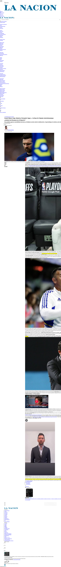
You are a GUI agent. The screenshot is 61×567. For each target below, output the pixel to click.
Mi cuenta (2, 16)
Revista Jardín (2, 93)
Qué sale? (1, 73)
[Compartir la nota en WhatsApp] (5, 164)
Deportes (10, 116)
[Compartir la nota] (4, 164)
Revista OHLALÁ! (2, 88)
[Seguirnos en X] (4, 545)
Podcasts (1, 69)
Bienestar (1, 47)
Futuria (1, 30)
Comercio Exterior (3, 34)
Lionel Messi (28, 483)
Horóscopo (2, 66)
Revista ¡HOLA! (2, 89)
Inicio (2, 11)
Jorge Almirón (28, 484)
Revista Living (2, 91)
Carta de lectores (2, 82)
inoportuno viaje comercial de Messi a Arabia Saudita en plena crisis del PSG (45, 416)
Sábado (1, 84)
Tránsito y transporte (3, 24)
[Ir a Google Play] (6, 553)
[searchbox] (30, 19)
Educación (1, 44)
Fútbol (1, 57)
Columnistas (2, 53)
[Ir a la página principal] (30, 10)
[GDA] (6, 562)
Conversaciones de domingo (4, 83)
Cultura (1, 45)
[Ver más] (25, 485)
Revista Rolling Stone (3, 92)
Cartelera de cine (2, 74)
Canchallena (2, 60)
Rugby (1, 58)
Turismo (1, 64)
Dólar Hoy (1, 31)
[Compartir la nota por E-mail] (6, 166)
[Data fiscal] (5, 565)
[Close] (4, 502)
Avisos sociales (2, 81)
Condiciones (15, 559)
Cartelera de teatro (3, 75)
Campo (1, 32)
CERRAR (1, 0)
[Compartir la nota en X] (5, 166)
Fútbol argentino (27, 482)
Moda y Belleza (2, 70)
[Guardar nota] (4, 162)
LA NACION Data (2, 26)
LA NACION (6, 116)
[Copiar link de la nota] (4, 165)
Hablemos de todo (3, 49)
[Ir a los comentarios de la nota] (5, 162)
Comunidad (2, 46)
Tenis (1, 59)
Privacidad (18, 559)
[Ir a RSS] (4, 550)
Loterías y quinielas (3, 68)
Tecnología (1, 65)
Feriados (1, 67)
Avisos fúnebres (2, 80)
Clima (1, 25)
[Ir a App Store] (6, 555)
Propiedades (2, 33)
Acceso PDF (2, 78)
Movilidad (1, 35)
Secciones (2, 12)
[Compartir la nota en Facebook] (4, 166)
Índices (1, 36)
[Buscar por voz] (60, 19)
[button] (30, 65)
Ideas (1, 85)
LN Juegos (1, 63)
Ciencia (1, 48)
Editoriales (1, 52)
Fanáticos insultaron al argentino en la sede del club (33, 414)
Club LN (2, 15)
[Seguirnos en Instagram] (4, 548)
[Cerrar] (14, 18)
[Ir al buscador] (5, 4)
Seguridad (1, 43)
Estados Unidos (2, 39)
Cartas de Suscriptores (3, 54)
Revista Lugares (2, 90)
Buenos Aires (2, 42)
